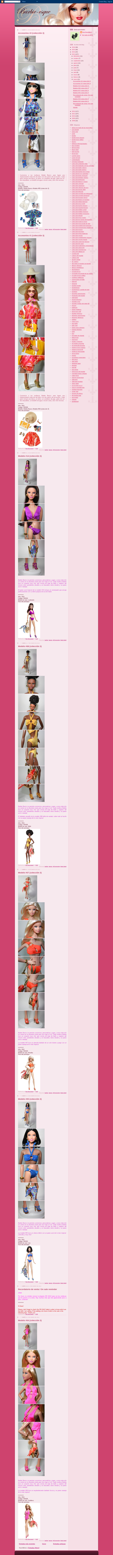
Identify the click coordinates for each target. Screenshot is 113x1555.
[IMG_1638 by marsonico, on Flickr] (31, 318)
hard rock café (76, 311)
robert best (75, 375)
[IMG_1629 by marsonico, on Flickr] (31, 1385)
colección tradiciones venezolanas (83, 245)
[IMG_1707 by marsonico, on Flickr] (31, 170)
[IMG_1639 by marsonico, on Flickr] (31, 336)
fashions (74, 291)
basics (50, 229)
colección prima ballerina (80, 233)
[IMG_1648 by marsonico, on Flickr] (31, 1028)
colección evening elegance (80, 195)
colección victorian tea (79, 249)
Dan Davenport (87, 32)
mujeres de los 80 (77, 349)
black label (63, 229)
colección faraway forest (79, 197)
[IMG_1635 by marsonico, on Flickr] (27, 264)
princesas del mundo (78, 371)
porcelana (75, 369)
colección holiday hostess (80, 211)
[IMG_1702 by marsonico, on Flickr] (31, 98)
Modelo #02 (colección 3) (81, 101)
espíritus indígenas (78, 277)
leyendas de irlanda (78, 335)
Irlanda (75, 107)
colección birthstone (78, 179)
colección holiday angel (79, 209)
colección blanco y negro (80, 181)
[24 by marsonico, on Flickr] (29, 637)
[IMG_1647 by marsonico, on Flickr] (31, 1010)
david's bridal (76, 259)
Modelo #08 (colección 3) (30, 646)
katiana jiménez (77, 329)
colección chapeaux (78, 185)
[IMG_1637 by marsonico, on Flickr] (31, 300)
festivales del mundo (78, 295)
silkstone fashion (77, 381)
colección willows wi (78, 251)
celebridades (76, 159)
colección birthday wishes (80, 177)
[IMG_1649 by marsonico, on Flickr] (31, 992)
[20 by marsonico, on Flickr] (29, 1538)
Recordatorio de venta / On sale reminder (37, 1289)
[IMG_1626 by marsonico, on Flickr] (27, 1349)
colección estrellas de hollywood (82, 193)
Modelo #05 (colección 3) (30, 1099)
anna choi (75, 131)
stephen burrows (77, 389)
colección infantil (77, 215)
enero (75, 79)
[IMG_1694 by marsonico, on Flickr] (31, 1146)
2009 (73, 118)
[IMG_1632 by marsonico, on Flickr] (31, 1403)
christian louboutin (77, 161)
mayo (75, 70)
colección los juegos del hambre (82, 219)
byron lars (75, 153)
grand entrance (76, 299)
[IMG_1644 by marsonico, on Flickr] (31, 919)
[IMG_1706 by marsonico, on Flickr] (31, 152)
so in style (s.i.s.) (77, 385)
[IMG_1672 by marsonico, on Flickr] (31, 557)
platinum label (76, 363)
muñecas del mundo (78, 351)
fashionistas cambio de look (80, 289)
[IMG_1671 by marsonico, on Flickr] (31, 539)
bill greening (56, 229)
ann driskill (75, 129)
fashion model (76, 285)
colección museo (77, 229)
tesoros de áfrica (77, 393)
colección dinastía (77, 191)
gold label (75, 297)
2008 (73, 120)
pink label (75, 361)
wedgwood (75, 401)
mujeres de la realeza (78, 347)
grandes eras (76, 301)
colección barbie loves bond (80, 171)
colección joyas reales (79, 217)
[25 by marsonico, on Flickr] (30, 447)
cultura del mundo (77, 255)
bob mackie (75, 151)
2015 (73, 49)
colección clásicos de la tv (80, 187)
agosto (75, 63)
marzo (75, 74)
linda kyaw (75, 337)
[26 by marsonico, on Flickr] (30, 226)
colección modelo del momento (81, 225)
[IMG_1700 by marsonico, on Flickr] (27, 62)
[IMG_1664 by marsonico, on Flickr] (31, 747)
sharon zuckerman (78, 377)
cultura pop (75, 257)
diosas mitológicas (78, 267)
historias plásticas (77, 317)
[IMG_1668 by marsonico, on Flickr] (27, 485)
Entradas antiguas (59, 1544)
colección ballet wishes (79, 169)
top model (75, 397)
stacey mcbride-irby (78, 387)
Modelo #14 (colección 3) (30, 456)
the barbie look (76, 395)
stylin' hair (75, 391)
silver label (75, 383)
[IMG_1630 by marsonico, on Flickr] (31, 1421)
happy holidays (76, 309)
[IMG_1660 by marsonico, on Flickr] (27, 675)
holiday (74, 319)
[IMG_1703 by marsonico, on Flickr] (31, 116)
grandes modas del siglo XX (80, 303)
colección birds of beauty (80, 175)
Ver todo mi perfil (87, 35)
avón (73, 133)
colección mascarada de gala (81, 223)
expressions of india (78, 279)
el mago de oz (76, 271)
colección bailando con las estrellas (83, 165)
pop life (74, 367)
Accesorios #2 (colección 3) (31, 33)
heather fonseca (77, 313)
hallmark (74, 307)
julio (74, 65)
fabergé (74, 281)
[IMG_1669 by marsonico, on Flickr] (31, 503)
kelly (73, 331)
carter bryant (76, 157)
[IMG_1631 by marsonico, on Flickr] (31, 1439)
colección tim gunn (78, 243)
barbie (46, 229)
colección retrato (77, 235)
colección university (78, 247)
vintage (74, 399)
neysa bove (75, 353)
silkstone (75, 379)
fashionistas (76, 287)
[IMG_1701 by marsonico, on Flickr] (31, 80)
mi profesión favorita (78, 345)
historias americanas (78, 315)
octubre (76, 58)
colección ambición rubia (80, 163)
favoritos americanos (78, 293)
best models (76, 145)
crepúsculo (75, 253)
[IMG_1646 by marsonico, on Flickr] (31, 973)
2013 (73, 54)
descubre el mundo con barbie (81, 263)
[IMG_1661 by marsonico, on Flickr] (31, 693)
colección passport (78, 231)
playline (74, 365)
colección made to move (79, 221)
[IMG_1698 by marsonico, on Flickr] (31, 1218)
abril (75, 72)
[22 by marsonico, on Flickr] (29, 1090)
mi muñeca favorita (78, 343)
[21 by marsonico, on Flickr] (29, 1280)
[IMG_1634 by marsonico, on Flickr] (31, 1475)
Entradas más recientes (27, 1544)
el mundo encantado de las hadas (82, 273)
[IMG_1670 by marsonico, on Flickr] (31, 521)
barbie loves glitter (78, 139)
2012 (73, 111)
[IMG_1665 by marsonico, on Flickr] (31, 765)
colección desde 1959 (79, 189)
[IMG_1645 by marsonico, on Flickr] (31, 955)
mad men (75, 339)
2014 (73, 52)
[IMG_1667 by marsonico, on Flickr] (31, 801)
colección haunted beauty (80, 207)
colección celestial (78, 183)
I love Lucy (75, 321)
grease (74, 305)
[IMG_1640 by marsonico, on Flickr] (31, 354)
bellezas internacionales (79, 143)
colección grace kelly (78, 203)
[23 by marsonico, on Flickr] (29, 864)
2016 (73, 47)
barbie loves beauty (78, 137)
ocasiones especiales (79, 357)
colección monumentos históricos (82, 227)
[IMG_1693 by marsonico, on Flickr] (27, 1128)
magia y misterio (77, 341)
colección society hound (79, 239)
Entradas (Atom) (33, 1548)
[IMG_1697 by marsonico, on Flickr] (31, 1200)
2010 (73, 116)
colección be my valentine (80, 173)
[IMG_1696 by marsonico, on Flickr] (31, 1182)
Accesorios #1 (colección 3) (31, 235)
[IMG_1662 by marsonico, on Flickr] (31, 711)
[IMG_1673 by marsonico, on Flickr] (31, 575)
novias (74, 355)
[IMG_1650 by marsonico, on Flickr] (31, 937)
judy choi (74, 325)
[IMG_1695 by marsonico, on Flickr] (31, 1164)
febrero (75, 77)
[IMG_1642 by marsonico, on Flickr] (31, 390)
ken (73, 333)
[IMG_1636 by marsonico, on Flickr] (31, 282)
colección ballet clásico (79, 167)
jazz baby (75, 323)
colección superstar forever (80, 241)
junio (75, 67)
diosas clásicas (77, 265)
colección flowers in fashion (80, 199)
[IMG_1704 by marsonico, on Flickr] (31, 134)
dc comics (75, 261)
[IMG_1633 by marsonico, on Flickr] (31, 1457)
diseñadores (76, 269)
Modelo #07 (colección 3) (30, 873)
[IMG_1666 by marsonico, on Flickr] (31, 783)
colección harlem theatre (80, 205)
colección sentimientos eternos (82, 237)
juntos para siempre (78, 327)
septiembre (77, 60)
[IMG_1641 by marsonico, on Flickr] (31, 372)
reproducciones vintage (79, 373)
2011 (73, 113)
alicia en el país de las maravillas (82, 127)
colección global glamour (80, 201)
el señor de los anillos (78, 275)
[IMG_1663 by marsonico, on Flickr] (31, 729)
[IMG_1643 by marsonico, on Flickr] (27, 901)
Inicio (44, 1544)
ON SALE (75, 359)
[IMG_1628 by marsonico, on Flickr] (31, 1367)
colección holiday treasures (80, 213)
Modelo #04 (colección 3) (30, 1320)
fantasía (74, 283)
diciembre (76, 56)
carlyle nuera (76, 155)
